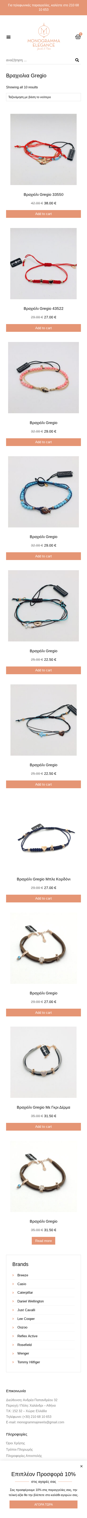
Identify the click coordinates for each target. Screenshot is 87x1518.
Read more (43, 1241)
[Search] (77, 60)
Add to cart (43, 214)
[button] (8, 36)
